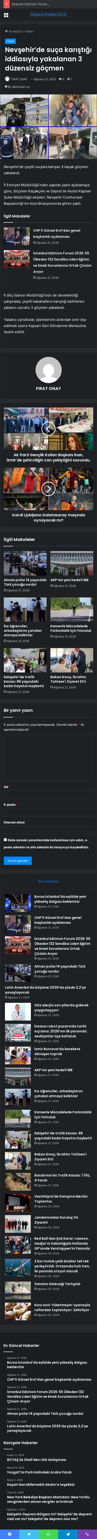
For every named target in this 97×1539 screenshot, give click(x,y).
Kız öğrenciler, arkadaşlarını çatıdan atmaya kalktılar (23, 630)
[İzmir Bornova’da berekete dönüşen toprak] (18, 1055)
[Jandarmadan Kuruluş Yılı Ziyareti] (18, 1224)
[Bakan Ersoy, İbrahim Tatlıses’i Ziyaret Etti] (71, 660)
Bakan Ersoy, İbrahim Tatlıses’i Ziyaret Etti (68, 679)
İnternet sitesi (14, 822)
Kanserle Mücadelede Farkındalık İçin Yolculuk (70, 628)
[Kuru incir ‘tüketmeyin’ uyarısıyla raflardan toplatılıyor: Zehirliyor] (18, 1311)
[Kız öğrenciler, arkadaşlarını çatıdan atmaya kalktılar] (25, 609)
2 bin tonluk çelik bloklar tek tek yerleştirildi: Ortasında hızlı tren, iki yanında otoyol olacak (62, 1266)
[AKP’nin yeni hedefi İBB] (71, 563)
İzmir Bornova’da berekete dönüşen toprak (57, 1051)
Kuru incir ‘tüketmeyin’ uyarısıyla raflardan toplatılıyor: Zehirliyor (62, 1307)
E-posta (11, 804)
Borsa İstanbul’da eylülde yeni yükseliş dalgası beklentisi (60, 899)
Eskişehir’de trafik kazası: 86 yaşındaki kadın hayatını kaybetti (24, 681)
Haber (29, 31)
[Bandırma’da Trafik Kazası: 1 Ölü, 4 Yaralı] (18, 1182)
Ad (7, 787)
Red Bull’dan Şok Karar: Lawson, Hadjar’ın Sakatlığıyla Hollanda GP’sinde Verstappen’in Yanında (62, 1243)
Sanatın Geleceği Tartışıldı (57, 1284)
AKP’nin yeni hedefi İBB (69, 580)
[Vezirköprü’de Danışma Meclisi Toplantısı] (18, 1203)
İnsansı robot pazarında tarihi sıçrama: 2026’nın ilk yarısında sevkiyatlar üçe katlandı (60, 1031)
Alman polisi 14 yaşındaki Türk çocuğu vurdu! (25, 582)
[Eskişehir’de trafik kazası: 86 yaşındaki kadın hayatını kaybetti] (25, 660)
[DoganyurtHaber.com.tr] (48, 14)
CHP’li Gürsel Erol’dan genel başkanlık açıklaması (57, 920)
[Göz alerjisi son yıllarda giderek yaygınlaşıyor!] (18, 1012)
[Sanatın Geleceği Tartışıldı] (18, 1290)
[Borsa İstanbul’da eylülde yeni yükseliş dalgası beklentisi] (18, 903)
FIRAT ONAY (19, 79)
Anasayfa (15, 31)
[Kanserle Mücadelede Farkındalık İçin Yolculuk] (71, 609)
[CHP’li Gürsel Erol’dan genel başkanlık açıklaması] (17, 236)
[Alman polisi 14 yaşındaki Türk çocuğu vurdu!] (25, 563)
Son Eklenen (48, 881)
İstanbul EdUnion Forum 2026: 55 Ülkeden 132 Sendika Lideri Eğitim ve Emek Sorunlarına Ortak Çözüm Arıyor (62, 946)
